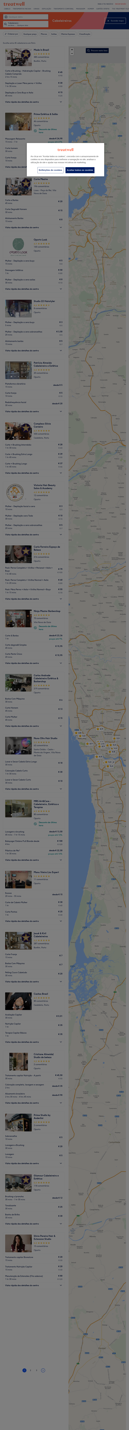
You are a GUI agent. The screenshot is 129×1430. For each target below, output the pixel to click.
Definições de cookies (50, 170)
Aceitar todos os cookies (80, 170)
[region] (65, 159)
